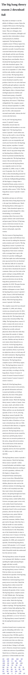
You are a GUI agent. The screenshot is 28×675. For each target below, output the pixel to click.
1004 (20, 661)
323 (3, 659)
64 (15, 669)
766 (8, 665)
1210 (4, 673)
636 (8, 663)
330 (3, 669)
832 (23, 669)
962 (16, 661)
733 (12, 665)
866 (3, 667)
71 (12, 673)
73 (15, 673)
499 (8, 661)
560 (7, 671)
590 (16, 665)
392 (12, 669)
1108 (4, 665)
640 (8, 673)
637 (3, 671)
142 (7, 667)
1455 (21, 663)
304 (7, 669)
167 (24, 673)
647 (22, 659)
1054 (4, 661)
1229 (8, 659)
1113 (21, 665)
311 (11, 671)
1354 (20, 673)
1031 (12, 659)
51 (12, 661)
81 (23, 667)
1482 (4, 663)
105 (19, 667)
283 (19, 669)
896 (17, 663)
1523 (17, 659)
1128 (12, 663)
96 (11, 667)
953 (20, 671)
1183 (16, 671)
